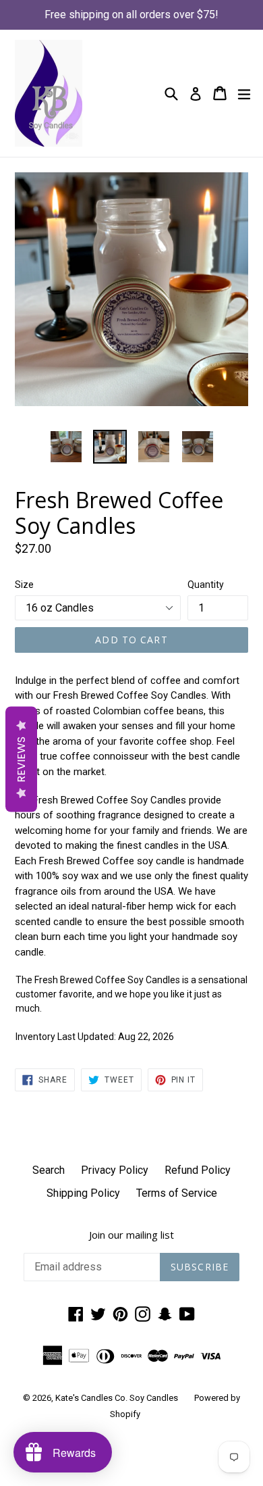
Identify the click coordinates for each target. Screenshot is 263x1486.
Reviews (21, 759)
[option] (66, 446)
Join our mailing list (131, 1235)
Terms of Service (176, 1193)
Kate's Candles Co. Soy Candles (116, 1398)
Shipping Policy (83, 1193)
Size (24, 584)
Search (48, 1170)
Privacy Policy (114, 1170)
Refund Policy (198, 1170)
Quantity (205, 584)
